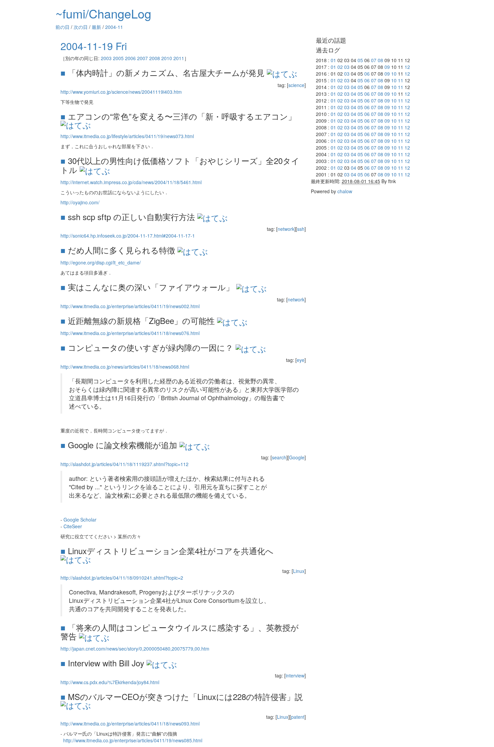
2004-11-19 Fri (93, 46)
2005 (118, 58)
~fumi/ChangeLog (103, 13)
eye (300, 360)
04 (353, 87)
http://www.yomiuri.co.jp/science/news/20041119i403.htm (121, 91)
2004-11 (114, 27)
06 (367, 73)
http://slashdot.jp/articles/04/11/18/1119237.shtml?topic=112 (124, 464)
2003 (106, 58)
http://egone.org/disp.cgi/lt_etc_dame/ (100, 262)
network (286, 228)
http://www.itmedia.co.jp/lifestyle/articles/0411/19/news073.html (127, 136)
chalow (344, 191)
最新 (96, 27)
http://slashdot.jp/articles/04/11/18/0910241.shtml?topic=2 (121, 577)
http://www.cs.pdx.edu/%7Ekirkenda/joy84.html (109, 682)
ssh (300, 228)
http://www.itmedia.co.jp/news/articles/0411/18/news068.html (124, 366)
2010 (166, 58)
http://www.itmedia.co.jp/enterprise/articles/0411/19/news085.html (132, 740)
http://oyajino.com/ (79, 202)
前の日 (62, 27)
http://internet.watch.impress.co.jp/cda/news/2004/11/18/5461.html (131, 182)
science (296, 85)
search (279, 457)
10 (394, 73)
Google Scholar (80, 519)
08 (380, 60)
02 (340, 67)
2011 (178, 58)
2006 (130, 58)
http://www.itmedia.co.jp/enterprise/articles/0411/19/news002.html (130, 306)
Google (296, 457)
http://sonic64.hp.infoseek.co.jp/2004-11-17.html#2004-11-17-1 (127, 235)
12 (407, 67)
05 (360, 60)
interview (295, 675)
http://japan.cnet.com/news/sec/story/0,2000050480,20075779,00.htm (134, 648)
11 (400, 80)
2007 (142, 58)
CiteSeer (73, 526)
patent (297, 716)
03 (346, 67)
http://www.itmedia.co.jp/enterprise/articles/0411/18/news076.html (130, 333)
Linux (298, 571)
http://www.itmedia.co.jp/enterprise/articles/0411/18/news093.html (130, 723)
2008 (154, 58)
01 (333, 60)
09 (387, 67)
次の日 (81, 27)
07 (373, 60)
